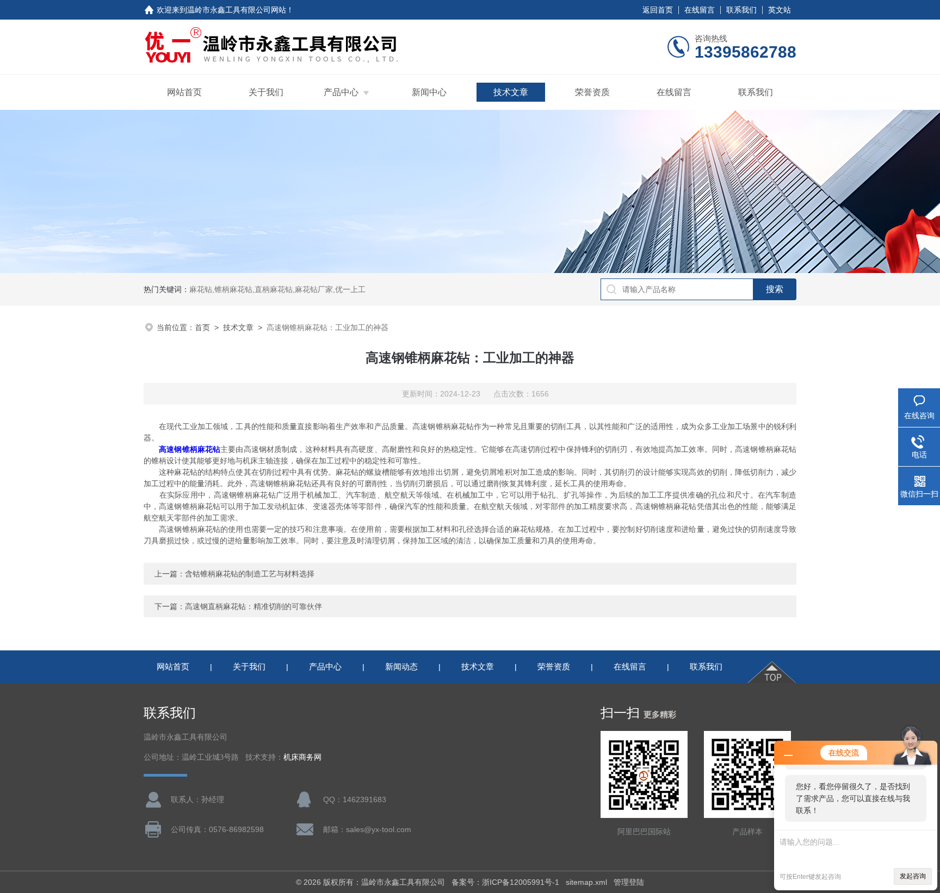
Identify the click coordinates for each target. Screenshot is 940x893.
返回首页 (657, 9)
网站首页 (184, 92)
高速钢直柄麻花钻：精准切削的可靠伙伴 (253, 606)
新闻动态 (401, 666)
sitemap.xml (586, 882)
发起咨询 (913, 876)
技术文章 (510, 92)
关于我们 (266, 92)
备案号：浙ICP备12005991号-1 (505, 882)
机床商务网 (302, 757)
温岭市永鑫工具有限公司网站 (236, 9)
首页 (202, 327)
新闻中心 (429, 92)
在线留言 (699, 9)
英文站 (779, 9)
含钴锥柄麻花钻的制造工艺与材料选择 (249, 573)
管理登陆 (629, 882)
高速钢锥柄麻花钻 (189, 449)
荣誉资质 (592, 92)
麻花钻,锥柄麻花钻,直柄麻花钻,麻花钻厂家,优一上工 (277, 289)
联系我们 (741, 9)
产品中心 (341, 92)
